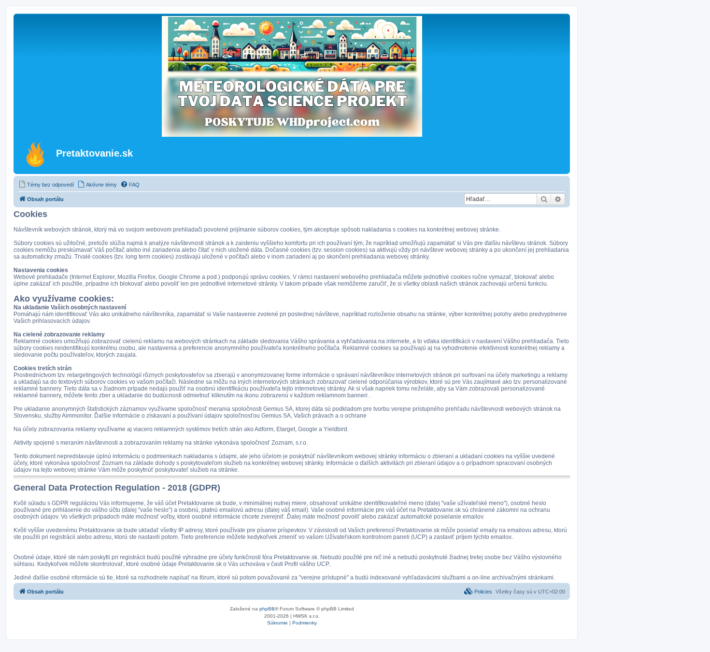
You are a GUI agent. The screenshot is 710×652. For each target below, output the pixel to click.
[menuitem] (46, 184)
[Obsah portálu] (36, 154)
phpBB (267, 608)
